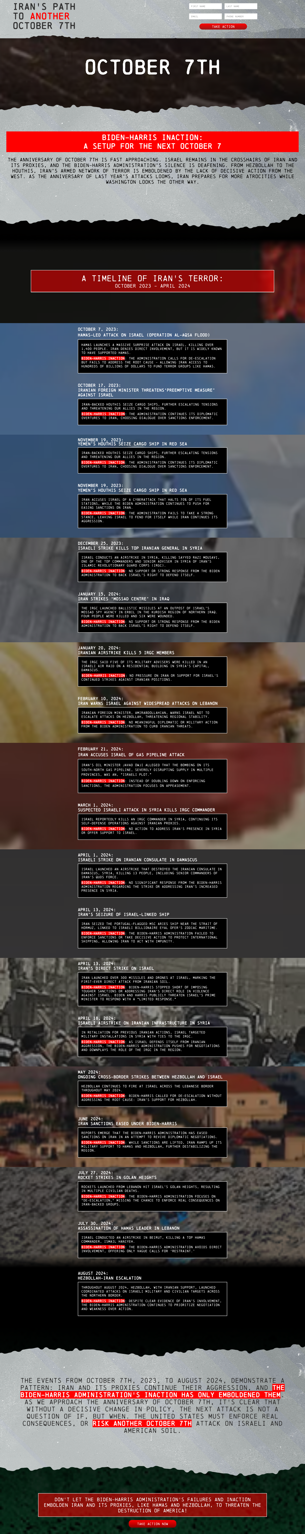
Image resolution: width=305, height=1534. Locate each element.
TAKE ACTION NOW (152, 1524)
